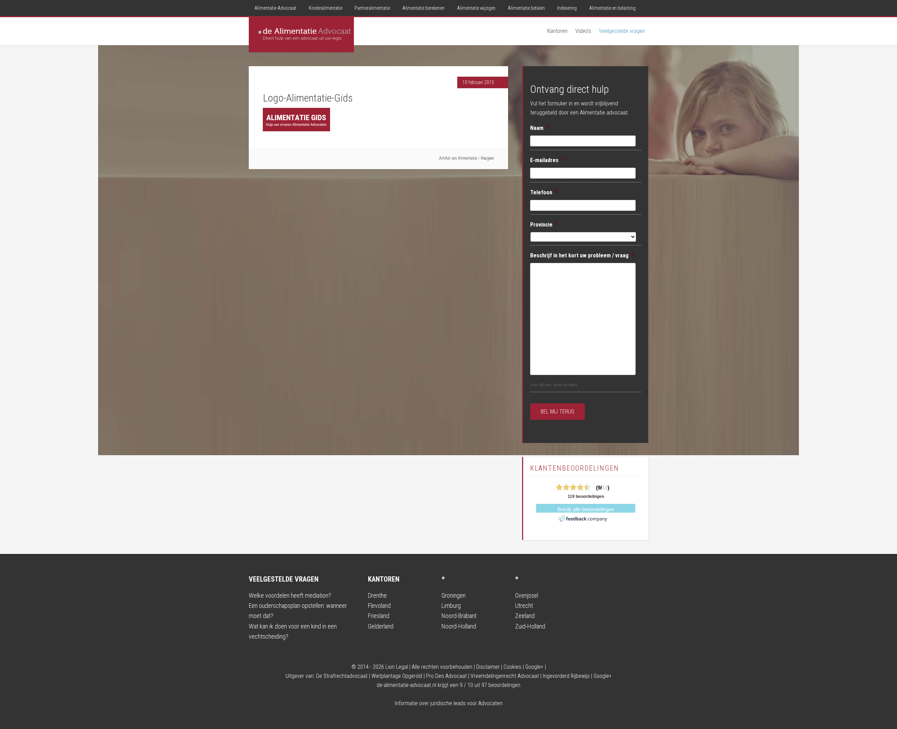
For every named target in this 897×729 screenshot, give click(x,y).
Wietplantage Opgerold (396, 676)
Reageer (487, 158)
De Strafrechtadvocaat (342, 676)
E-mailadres (547, 160)
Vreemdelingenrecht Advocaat (505, 676)
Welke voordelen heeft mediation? (290, 595)
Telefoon (543, 192)
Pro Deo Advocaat (446, 676)
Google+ (534, 667)
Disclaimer (488, 667)
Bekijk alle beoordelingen (585, 509)
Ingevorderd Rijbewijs (566, 676)
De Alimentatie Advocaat (301, 34)
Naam (539, 128)
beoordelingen (500, 685)
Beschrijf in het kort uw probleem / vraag (582, 255)
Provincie (544, 224)
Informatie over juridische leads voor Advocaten (448, 703)
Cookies (512, 667)
